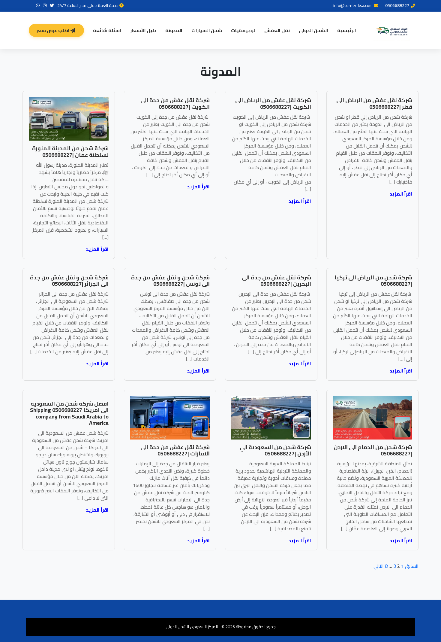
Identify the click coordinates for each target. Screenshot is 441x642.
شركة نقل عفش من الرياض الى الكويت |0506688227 (273, 103)
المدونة (173, 30)
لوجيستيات (243, 30)
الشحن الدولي (313, 30)
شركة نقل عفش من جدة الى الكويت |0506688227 (175, 103)
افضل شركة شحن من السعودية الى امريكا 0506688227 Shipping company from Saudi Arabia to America (69, 413)
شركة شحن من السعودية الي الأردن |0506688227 (275, 450)
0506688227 (397, 5)
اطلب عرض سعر (53, 30)
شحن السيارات (206, 30)
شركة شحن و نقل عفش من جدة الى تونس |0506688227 (170, 280)
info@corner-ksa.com (353, 5)
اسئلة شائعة (107, 30)
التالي (379, 565)
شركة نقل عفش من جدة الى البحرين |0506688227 (276, 280)
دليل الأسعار (143, 30)
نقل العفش (277, 30)
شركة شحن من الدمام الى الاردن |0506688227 (373, 450)
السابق (411, 565)
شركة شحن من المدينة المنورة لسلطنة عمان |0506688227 (70, 151)
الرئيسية (346, 30)
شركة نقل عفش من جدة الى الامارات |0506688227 (175, 450)
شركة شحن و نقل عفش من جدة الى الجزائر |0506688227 (69, 280)
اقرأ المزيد (401, 193)
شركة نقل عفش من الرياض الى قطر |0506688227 (374, 103)
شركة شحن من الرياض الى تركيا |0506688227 (373, 280)
